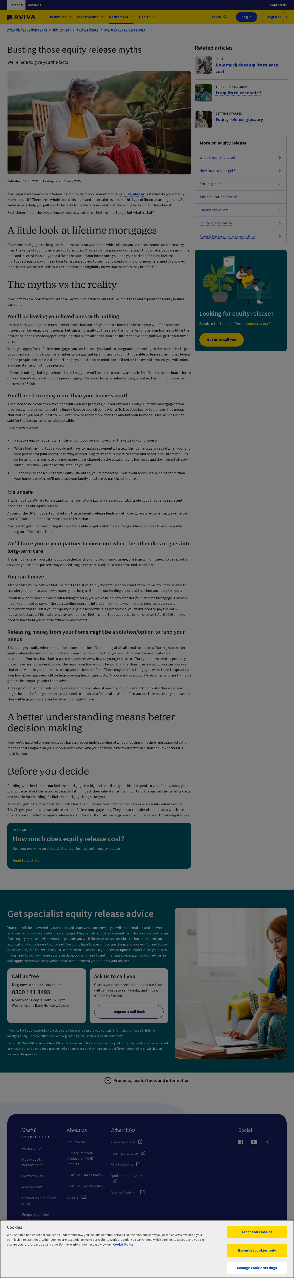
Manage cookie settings (257, 1267)
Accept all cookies (257, 1232)
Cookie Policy (123, 1244)
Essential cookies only (257, 1250)
